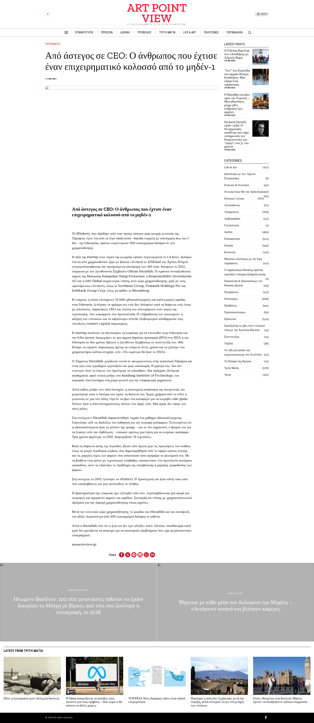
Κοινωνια (229, 252)
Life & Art (230, 167)
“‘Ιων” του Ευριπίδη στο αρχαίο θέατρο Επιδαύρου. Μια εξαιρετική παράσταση (237, 77)
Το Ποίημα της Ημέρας (237, 361)
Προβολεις (230, 305)
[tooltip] (47, 14)
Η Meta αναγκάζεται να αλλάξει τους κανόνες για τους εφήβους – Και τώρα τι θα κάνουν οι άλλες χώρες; (94, 702)
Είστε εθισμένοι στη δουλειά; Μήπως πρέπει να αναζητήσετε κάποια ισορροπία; (280, 700)
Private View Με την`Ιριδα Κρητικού (246, 191)
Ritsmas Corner (234, 198)
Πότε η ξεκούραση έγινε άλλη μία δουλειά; (32, 698)
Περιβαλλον (231, 292)
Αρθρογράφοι (232, 218)
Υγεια (227, 374)
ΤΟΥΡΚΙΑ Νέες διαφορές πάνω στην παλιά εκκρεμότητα (156, 700)
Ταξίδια (228, 343)
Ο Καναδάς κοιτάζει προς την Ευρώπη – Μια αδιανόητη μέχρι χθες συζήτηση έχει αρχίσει (237, 103)
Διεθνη (228, 232)
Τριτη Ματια (52, 43)
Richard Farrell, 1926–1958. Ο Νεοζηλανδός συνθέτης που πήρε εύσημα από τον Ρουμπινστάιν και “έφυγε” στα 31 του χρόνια (236, 134)
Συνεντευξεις (231, 336)
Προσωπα (230, 319)
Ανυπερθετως (232, 205)
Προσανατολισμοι (234, 312)
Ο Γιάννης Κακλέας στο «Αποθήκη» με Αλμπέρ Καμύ (236, 54)
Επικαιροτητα (232, 238)
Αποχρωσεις (231, 212)
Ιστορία (228, 245)
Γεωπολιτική (231, 225)
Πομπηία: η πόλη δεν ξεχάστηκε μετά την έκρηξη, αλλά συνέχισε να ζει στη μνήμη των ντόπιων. (217, 702)
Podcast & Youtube (236, 185)
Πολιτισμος (231, 299)
